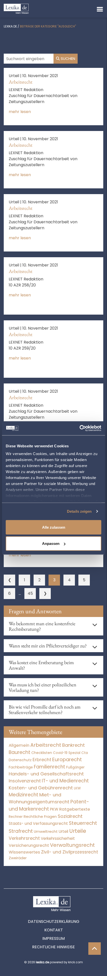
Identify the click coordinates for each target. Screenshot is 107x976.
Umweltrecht (46, 831)
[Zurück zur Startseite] (16, 8)
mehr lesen (20, 112)
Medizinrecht (23, 794)
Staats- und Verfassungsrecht (38, 823)
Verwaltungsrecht (72, 845)
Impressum (53, 938)
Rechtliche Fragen (40, 816)
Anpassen (50, 543)
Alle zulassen (53, 527)
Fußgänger (75, 767)
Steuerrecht (83, 823)
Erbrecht (42, 759)
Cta (84, 752)
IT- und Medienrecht (65, 780)
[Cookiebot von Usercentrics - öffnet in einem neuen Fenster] (79, 428)
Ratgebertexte (74, 809)
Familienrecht (49, 766)
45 (30, 593)
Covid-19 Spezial (66, 752)
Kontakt (53, 930)
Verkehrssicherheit (58, 838)
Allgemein (19, 745)
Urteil (63, 831)
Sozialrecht (70, 816)
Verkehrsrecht (24, 838)
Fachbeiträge (21, 767)
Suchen (67, 58)
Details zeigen (79, 511)
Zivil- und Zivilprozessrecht (69, 852)
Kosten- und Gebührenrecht (41, 788)
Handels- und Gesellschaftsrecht (46, 774)
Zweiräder (18, 857)
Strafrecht (21, 831)
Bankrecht (73, 745)
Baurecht (19, 752)
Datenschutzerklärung (53, 921)
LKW (77, 788)
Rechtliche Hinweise (53, 947)
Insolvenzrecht (25, 781)
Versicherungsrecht (29, 845)
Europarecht (67, 759)
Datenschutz (20, 759)
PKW (54, 809)
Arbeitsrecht (20, 82)
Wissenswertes (24, 852)
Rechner (16, 816)
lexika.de (10, 26)
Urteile (77, 831)
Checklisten (41, 752)
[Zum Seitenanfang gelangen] (94, 948)
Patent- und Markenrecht (49, 805)
